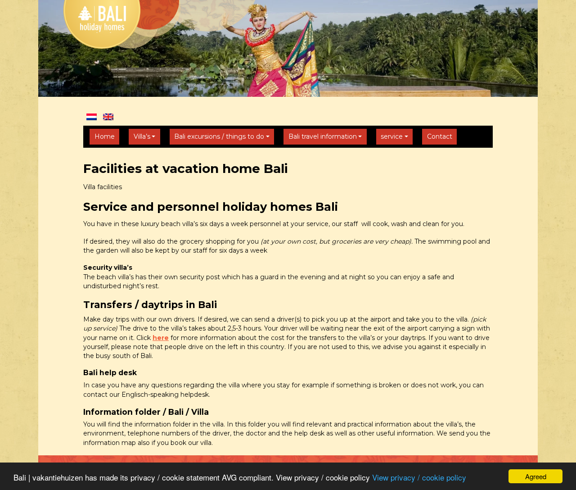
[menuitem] (91, 116)
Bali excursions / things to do (219, 136)
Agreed (535, 476)
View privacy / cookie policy (419, 477)
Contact (439, 136)
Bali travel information (322, 136)
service (392, 136)
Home (104, 136)
